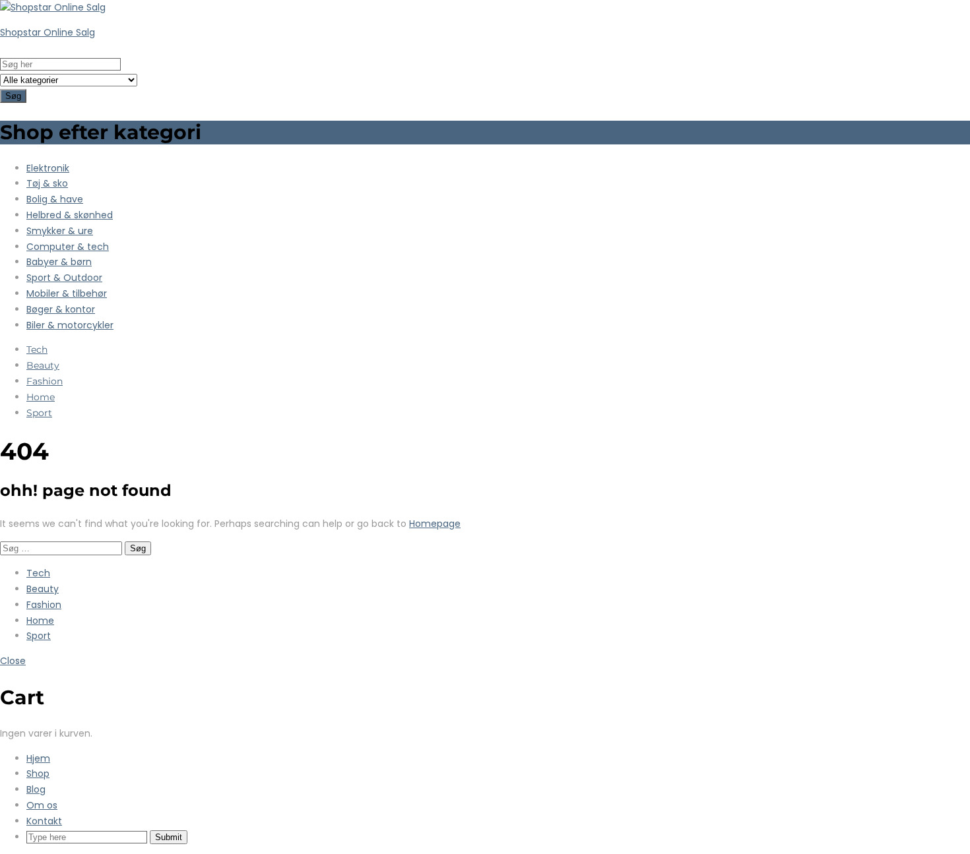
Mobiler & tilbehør (66, 293)
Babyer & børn (59, 261)
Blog (36, 789)
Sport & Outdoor (64, 277)
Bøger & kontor (60, 309)
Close (13, 660)
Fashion (44, 381)
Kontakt (44, 821)
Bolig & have (54, 199)
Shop (37, 773)
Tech (37, 349)
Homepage (435, 523)
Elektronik (47, 168)
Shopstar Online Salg (47, 32)
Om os (41, 805)
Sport (39, 413)
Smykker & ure (59, 230)
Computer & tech (67, 246)
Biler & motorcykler (69, 325)
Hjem (38, 758)
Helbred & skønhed (69, 215)
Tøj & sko (47, 183)
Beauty (42, 365)
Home (40, 397)
